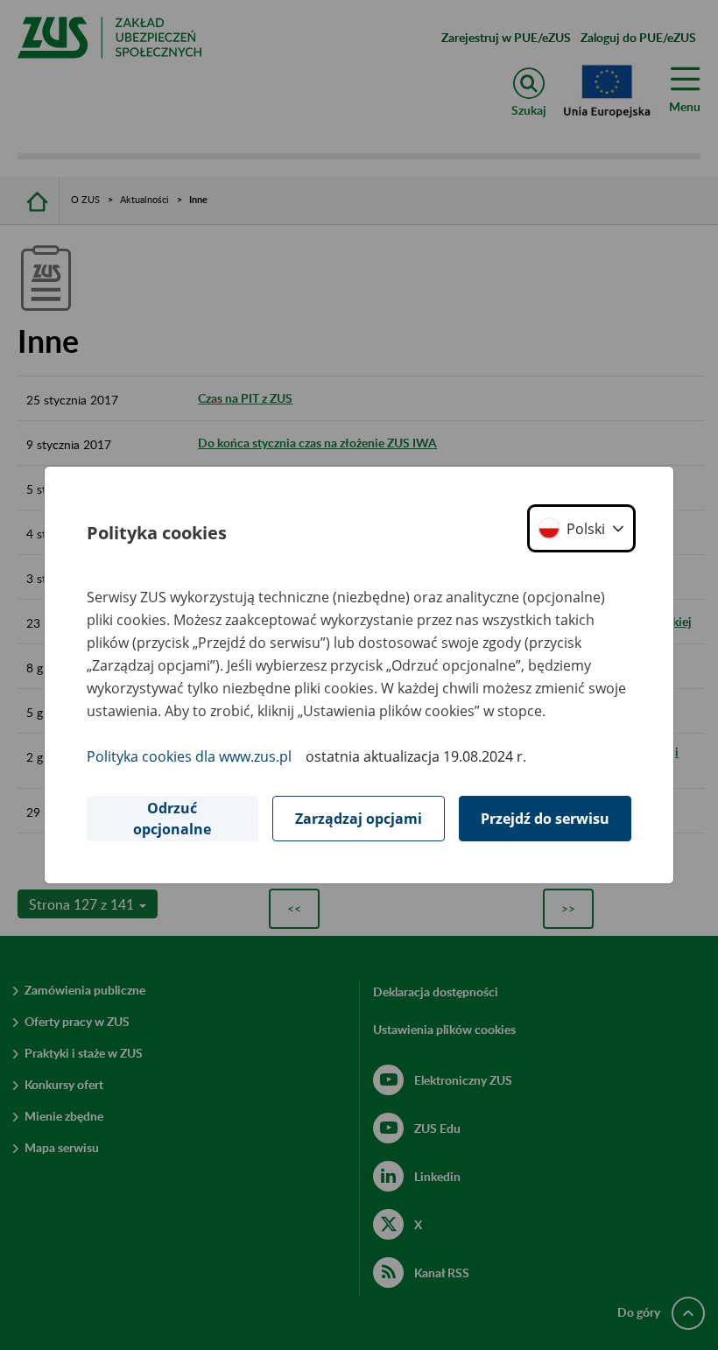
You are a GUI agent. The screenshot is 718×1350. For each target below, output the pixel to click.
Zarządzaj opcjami (358, 818)
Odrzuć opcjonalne (172, 818)
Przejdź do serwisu (545, 818)
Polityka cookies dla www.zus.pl (189, 756)
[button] (581, 528)
